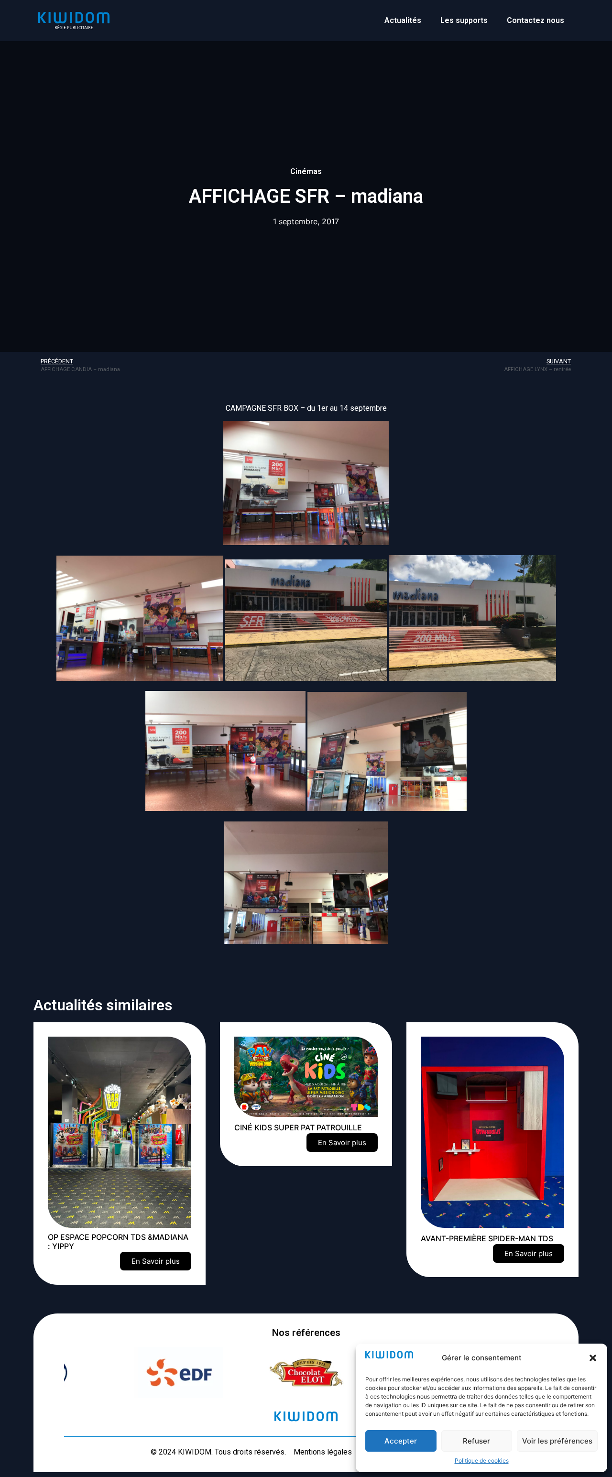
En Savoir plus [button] (155, 1261)
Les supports (464, 20)
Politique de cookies (482, 1460)
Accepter (400, 1440)
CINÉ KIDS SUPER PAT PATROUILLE (298, 1127)
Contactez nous (535, 20)
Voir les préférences (557, 1440)
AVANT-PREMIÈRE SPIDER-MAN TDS (487, 1238)
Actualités (402, 20)
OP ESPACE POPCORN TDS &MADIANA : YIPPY (118, 1241)
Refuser (476, 1440)
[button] (593, 1358)
